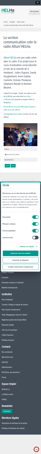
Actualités (5, 277)
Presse (4, 377)
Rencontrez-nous (7, 357)
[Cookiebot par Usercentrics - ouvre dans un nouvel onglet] (29, 185)
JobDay (4, 399)
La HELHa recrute (7, 394)
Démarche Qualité (8, 325)
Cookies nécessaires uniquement (20, 267)
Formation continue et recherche (13, 282)
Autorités (5, 362)
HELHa (19, 22)
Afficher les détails (27, 246)
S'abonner (6, 411)
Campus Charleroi (8, 272)
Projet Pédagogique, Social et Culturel (14, 315)
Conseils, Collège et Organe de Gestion (15, 304)
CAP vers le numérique (9, 330)
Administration (7, 367)
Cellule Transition (7, 335)
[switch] (35, 224)
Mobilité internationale (9, 288)
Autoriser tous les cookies (20, 253)
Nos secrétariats (7, 352)
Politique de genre (8, 340)
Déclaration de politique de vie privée (14, 423)
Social (22, 22)
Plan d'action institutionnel (11, 310)
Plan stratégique (7, 299)
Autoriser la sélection (20, 260)
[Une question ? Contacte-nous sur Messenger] (36, 449)
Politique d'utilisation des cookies (13, 428)
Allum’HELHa (10, 57)
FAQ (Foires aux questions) (11, 372)
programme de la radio (14, 114)
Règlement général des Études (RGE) (14, 320)
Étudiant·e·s (6, 389)
